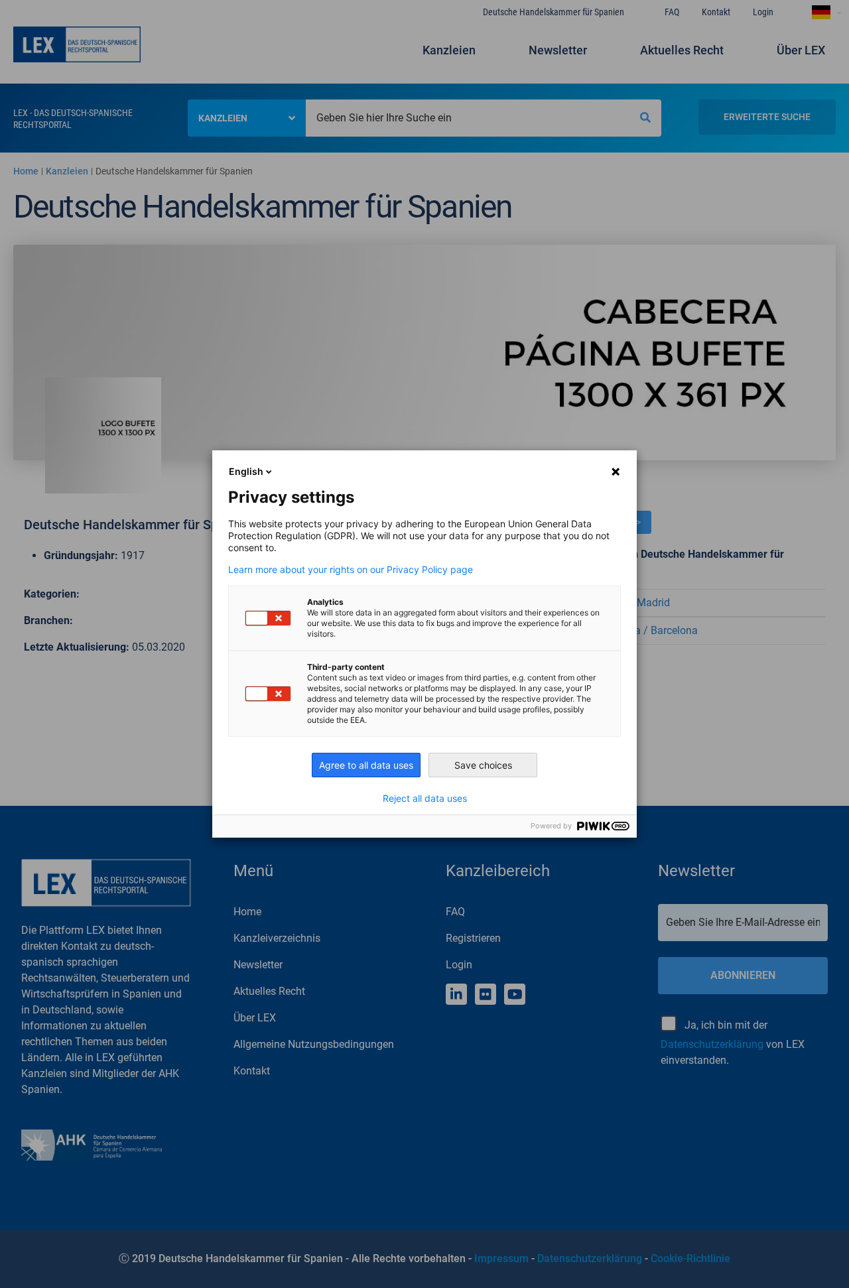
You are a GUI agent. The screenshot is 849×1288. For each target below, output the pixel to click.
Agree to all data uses (366, 765)
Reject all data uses (425, 798)
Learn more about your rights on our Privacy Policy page (350, 569)
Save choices (483, 765)
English (246, 471)
